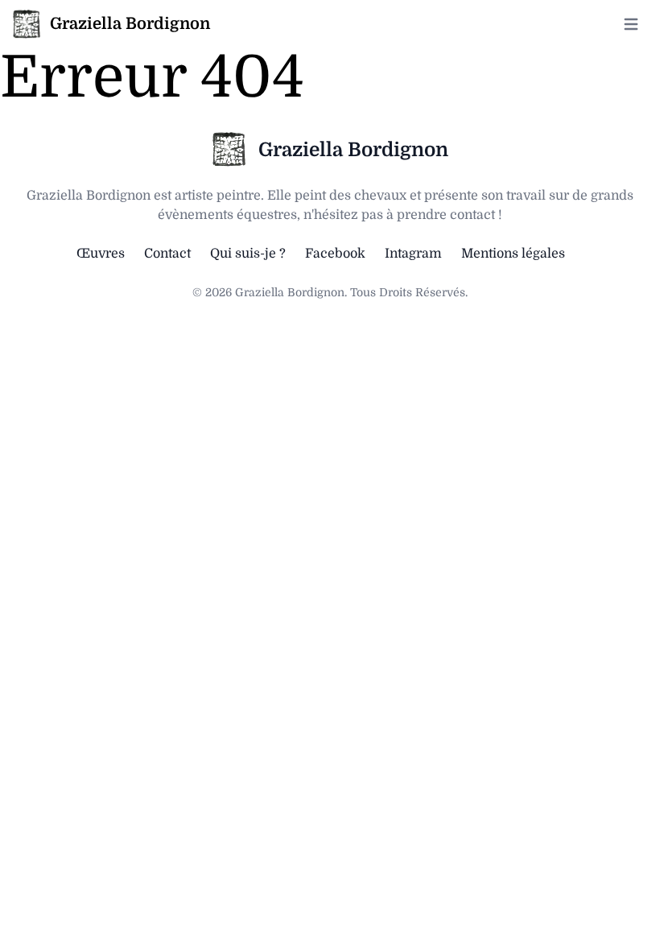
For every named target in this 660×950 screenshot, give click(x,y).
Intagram (413, 253)
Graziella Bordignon (353, 149)
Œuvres (100, 253)
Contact (167, 253)
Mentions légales (513, 253)
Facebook (335, 253)
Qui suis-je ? (248, 253)
